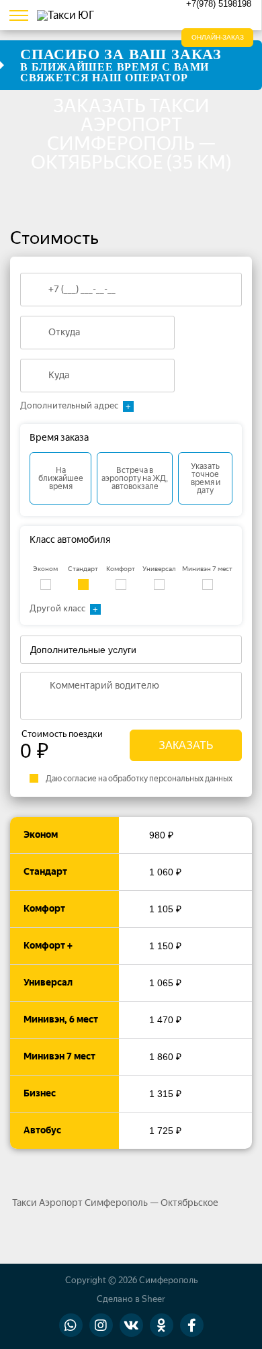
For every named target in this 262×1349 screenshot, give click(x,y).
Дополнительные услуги (83, 649)
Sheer (153, 1299)
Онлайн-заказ (217, 37)
